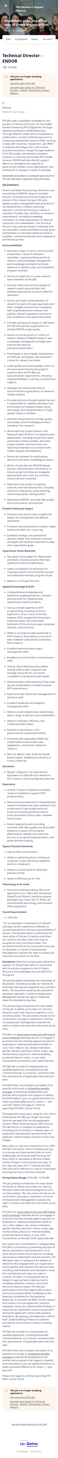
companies (21, 39)
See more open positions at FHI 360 (29, 1424)
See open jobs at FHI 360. (22, 83)
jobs (8, 39)
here (29, 1105)
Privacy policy (22, 1451)
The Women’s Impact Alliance (29, 8)
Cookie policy (35, 1451)
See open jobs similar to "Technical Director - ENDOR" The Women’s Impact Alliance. (30, 90)
